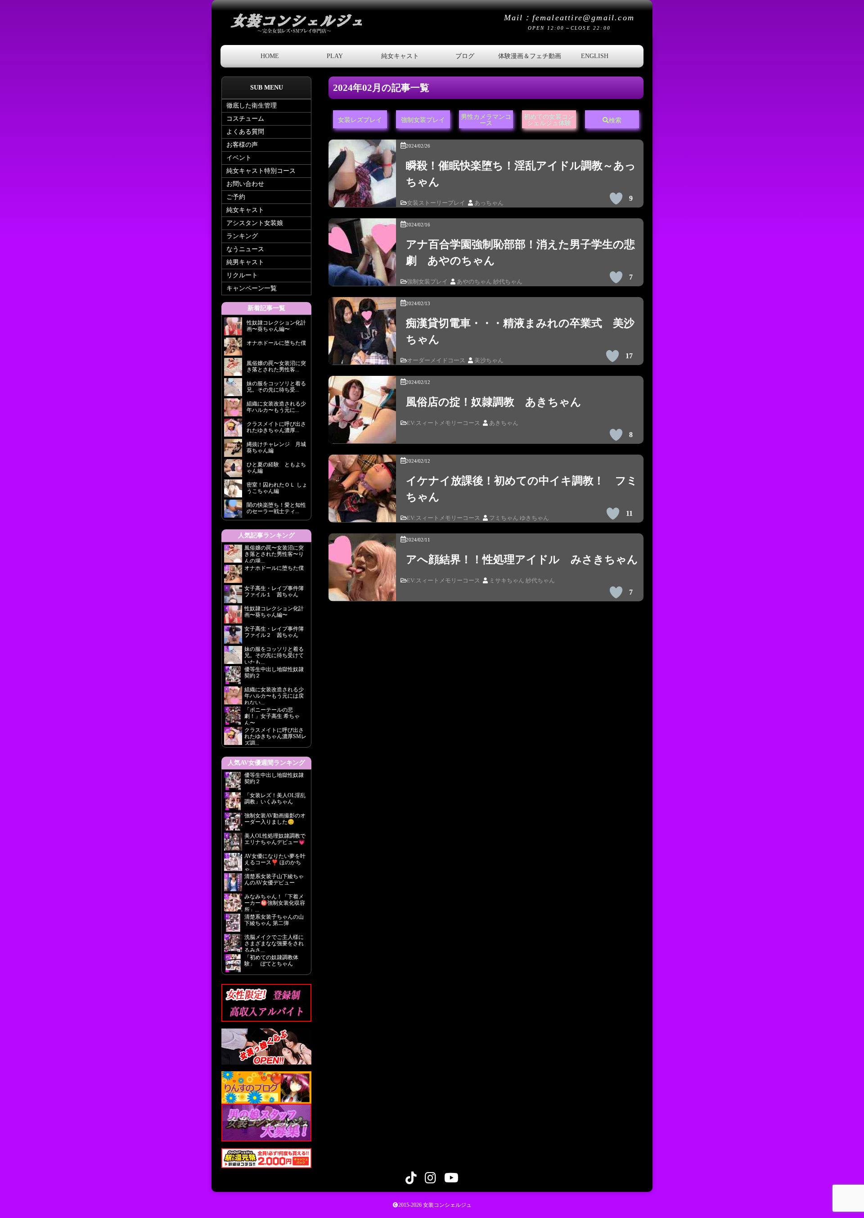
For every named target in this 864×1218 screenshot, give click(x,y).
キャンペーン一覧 (251, 288)
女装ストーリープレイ (436, 203)
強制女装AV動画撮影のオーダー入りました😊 (275, 818)
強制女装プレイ (427, 282)
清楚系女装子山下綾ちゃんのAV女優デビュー (274, 879)
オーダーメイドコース (436, 360)
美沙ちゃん (489, 360)
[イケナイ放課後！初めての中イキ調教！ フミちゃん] (362, 515)
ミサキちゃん (506, 580)
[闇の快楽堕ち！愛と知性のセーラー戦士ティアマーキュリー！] (233, 511)
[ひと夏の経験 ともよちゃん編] (233, 470)
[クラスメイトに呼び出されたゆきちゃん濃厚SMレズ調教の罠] (233, 430)
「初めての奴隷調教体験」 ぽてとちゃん (271, 960)
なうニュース (245, 249)
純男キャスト (245, 262)
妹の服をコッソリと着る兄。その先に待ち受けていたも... (274, 655)
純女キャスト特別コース (261, 170)
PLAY (335, 56)
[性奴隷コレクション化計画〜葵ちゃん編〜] (233, 328)
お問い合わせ (245, 183)
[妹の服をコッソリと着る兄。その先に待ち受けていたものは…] (233, 389)
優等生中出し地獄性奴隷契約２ (274, 672)
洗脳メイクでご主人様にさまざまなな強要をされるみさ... (274, 943)
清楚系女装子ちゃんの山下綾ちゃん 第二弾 (274, 920)
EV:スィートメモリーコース (443, 423)
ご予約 (235, 197)
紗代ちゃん (507, 282)
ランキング (242, 236)
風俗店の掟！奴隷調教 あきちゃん (493, 402)
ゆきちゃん (534, 518)
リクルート (242, 275)
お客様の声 (242, 144)
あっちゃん (489, 203)
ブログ (464, 56)
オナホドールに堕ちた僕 (276, 568)
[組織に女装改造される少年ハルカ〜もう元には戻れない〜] (233, 409)
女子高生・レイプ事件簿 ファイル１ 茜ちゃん (274, 591)
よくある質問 (245, 131)
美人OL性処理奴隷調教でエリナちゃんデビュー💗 (275, 839)
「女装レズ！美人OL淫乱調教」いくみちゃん (275, 798)
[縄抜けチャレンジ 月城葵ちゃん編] (233, 450)
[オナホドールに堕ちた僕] (233, 349)
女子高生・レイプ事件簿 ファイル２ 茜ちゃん (274, 632)
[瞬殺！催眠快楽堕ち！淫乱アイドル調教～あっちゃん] (362, 200)
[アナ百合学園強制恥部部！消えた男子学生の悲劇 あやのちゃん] (362, 279)
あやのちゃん (474, 282)
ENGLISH (594, 56)
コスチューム (245, 118)
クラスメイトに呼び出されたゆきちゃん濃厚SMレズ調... (275, 736)
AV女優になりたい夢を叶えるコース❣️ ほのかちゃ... (275, 862)
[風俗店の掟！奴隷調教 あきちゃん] (362, 436)
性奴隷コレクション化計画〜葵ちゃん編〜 (274, 611)
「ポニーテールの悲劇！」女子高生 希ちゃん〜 (272, 716)
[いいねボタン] (616, 198)
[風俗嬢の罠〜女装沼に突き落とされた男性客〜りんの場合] (233, 369)
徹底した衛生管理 (251, 105)
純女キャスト (400, 56)
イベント (239, 157)
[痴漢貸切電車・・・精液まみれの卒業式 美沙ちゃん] (362, 358)
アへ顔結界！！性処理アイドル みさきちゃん (522, 559)
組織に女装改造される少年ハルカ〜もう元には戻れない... (274, 695)
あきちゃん (503, 423)
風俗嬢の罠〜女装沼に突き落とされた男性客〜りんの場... (274, 554)
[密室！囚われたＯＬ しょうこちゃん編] (233, 490)
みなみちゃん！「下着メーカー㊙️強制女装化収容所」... (274, 902)
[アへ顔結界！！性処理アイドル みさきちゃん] (362, 594)
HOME (270, 56)
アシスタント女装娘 (254, 223)
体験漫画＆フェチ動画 (529, 56)
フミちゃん (503, 518)
